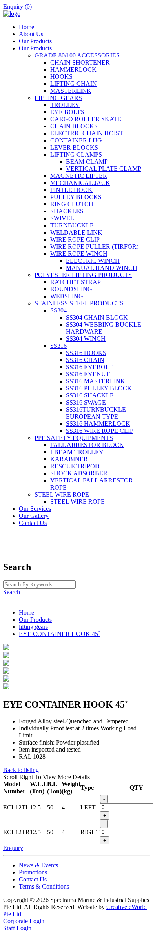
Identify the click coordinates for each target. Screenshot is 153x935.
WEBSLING (66, 296)
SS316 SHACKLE (90, 395)
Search (11, 592)
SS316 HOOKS (86, 352)
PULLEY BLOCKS (76, 197)
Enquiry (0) (17, 6)
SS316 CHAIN (85, 360)
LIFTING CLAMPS (76, 154)
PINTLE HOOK (71, 190)
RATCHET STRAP (75, 282)
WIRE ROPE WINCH (78, 253)
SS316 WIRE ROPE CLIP (99, 430)
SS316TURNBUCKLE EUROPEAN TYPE (96, 413)
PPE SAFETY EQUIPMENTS (74, 437)
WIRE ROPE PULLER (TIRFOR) (94, 246)
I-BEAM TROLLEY (77, 452)
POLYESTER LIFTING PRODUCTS (83, 275)
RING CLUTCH (71, 204)
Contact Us (33, 522)
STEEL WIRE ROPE (62, 494)
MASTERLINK (70, 90)
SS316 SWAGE (86, 402)
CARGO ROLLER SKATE (85, 119)
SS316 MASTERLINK (95, 381)
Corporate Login (23, 921)
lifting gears (33, 626)
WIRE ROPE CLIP (75, 239)
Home (26, 27)
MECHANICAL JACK (80, 182)
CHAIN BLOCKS (74, 126)
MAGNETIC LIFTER (78, 175)
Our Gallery (34, 515)
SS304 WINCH (86, 338)
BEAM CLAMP (87, 161)
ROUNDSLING (71, 289)
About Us (31, 34)
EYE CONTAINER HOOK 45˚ (59, 633)
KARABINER (69, 459)
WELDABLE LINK (76, 232)
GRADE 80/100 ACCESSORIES (77, 55)
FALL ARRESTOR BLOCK (87, 445)
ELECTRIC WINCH (93, 260)
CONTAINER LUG (76, 140)
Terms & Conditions (44, 886)
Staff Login (17, 928)
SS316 (58, 345)
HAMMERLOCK (73, 69)
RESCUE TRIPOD (75, 466)
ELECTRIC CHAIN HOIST (86, 133)
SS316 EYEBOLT (89, 367)
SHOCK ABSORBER (78, 473)
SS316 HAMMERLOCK (98, 423)
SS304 (58, 310)
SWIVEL (62, 218)
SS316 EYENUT (88, 374)
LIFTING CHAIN (73, 83)
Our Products (35, 41)
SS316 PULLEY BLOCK (99, 388)
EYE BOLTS (67, 112)
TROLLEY (65, 105)
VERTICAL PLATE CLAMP (103, 168)
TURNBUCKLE (72, 225)
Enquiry (13, 847)
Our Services (35, 508)
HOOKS (61, 76)
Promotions (33, 872)
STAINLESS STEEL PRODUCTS (79, 303)
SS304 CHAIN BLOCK (97, 317)
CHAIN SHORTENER (80, 62)
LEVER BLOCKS (74, 147)
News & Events (38, 865)
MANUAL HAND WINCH (101, 267)
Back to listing (21, 770)
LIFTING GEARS (58, 97)
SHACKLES (67, 211)
